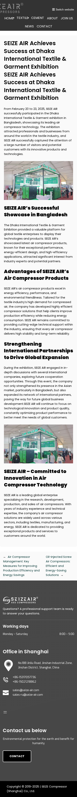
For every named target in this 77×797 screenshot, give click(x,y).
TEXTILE (22, 18)
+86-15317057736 (24, 677)
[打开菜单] (5, 712)
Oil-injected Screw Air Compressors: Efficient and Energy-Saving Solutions (59, 566)
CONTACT (44, 26)
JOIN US (67, 18)
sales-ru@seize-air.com (28, 695)
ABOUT (52, 18)
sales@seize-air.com (26, 690)
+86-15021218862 (24, 682)
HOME (9, 18)
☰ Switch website (63, 9)
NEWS (29, 26)
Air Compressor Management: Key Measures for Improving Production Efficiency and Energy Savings (21, 566)
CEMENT (37, 18)
